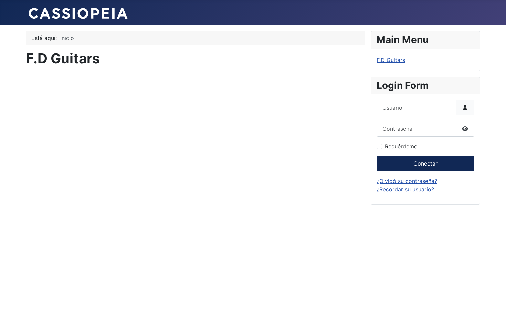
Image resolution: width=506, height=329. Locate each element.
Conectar (425, 163)
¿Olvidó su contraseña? (407, 181)
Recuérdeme (401, 146)
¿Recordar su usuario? (405, 189)
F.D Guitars (391, 59)
